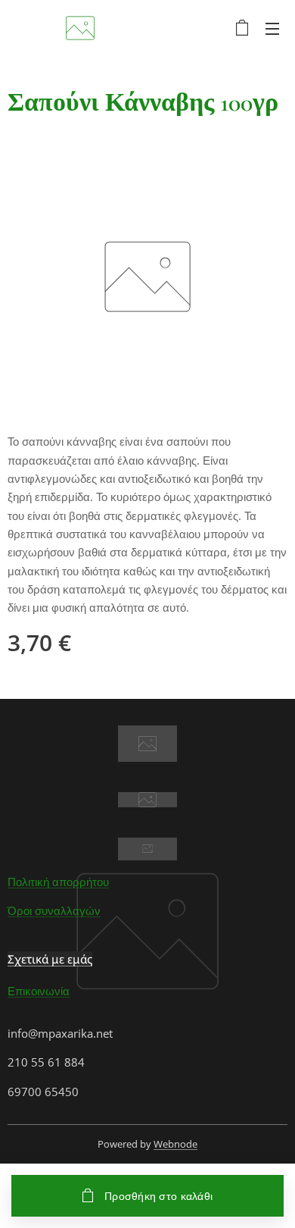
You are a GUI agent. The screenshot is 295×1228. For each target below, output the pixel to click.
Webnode (175, 1144)
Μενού (272, 28)
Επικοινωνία (39, 990)
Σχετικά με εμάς (50, 958)
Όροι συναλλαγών (54, 910)
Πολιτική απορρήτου (58, 881)
